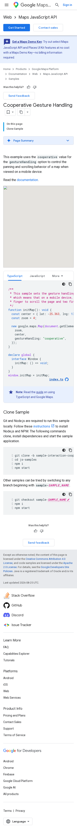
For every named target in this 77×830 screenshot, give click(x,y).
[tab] (14, 276)
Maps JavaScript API (37, 17)
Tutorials (9, 660)
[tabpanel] (38, 342)
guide (39, 392)
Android (8, 678)
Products (21, 69)
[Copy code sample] (70, 284)
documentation (27, 180)
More (56, 276)
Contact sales (48, 27)
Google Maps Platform (45, 69)
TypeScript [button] (14, 276)
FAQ (6, 647)
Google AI (9, 787)
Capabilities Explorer (16, 653)
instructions (41, 426)
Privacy (20, 810)
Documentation (18, 73)
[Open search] (57, 4)
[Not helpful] (35, 87)
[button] (38, 140)
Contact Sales (12, 722)
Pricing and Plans (14, 715)
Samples (14, 78)
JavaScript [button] (37, 276)
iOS (5, 684)
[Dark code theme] (63, 284)
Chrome (8, 767)
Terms (7, 810)
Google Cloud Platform (18, 781)
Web (7, 17)
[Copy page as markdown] (21, 112)
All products (11, 794)
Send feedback (19, 96)
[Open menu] (6, 5)
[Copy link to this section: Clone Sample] (33, 412)
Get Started (16, 27)
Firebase (8, 774)
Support (8, 728)
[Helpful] (28, 87)
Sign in (67, 5)
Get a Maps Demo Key (27, 41)
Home (6, 69)
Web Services (12, 697)
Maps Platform (44, 5)
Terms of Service (14, 735)
